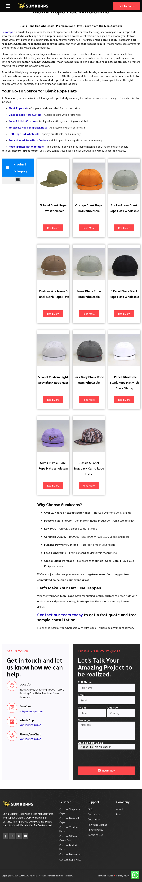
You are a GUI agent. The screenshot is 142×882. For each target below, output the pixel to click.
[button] (8, 6)
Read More (53, 227)
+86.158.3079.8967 (30, 725)
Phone (82, 707)
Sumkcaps (7, 31)
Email (82, 694)
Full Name (85, 682)
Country (113, 707)
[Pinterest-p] (19, 836)
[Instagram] (12, 836)
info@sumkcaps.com (31, 711)
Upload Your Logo (90, 742)
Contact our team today (60, 614)
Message (84, 720)
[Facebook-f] (5, 836)
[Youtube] (25, 836)
